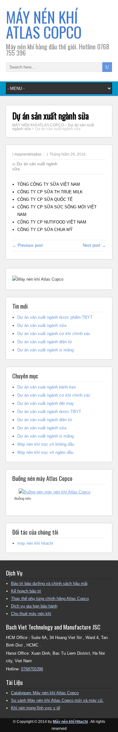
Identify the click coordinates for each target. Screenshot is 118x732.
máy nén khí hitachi (35, 543)
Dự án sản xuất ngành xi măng (45, 350)
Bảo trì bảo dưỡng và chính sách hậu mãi (49, 583)
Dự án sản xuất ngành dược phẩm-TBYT (55, 317)
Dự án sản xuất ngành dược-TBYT (49, 411)
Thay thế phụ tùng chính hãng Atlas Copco (50, 598)
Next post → (94, 245)
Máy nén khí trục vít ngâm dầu (45, 452)
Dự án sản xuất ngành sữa (41, 325)
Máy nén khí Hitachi (70, 721)
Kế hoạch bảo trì (26, 591)
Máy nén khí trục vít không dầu (45, 444)
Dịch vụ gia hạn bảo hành (34, 606)
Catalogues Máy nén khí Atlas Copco (45, 693)
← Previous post (27, 245)
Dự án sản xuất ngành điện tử (44, 341)
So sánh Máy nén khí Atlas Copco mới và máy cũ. (57, 700)
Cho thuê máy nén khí (31, 613)
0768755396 (32, 669)
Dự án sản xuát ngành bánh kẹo (46, 387)
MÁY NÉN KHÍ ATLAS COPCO (43, 24)
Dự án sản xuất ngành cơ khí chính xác (53, 333)
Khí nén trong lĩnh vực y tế (35, 708)
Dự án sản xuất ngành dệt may (45, 403)
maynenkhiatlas (28, 154)
